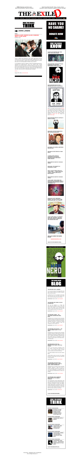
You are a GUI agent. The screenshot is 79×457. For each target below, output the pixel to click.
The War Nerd (57, 416)
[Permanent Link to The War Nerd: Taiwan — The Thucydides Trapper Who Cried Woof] (50, 434)
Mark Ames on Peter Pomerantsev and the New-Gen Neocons (55, 132)
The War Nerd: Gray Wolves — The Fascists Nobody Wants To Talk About (55, 329)
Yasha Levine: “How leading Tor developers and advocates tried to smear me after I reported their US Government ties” (55, 181)
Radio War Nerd (56, 113)
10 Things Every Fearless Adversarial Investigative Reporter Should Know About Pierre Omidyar (54, 157)
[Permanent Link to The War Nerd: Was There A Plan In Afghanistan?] (50, 427)
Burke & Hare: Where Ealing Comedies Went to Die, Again (27, 36)
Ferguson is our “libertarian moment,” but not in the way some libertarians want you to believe (55, 199)
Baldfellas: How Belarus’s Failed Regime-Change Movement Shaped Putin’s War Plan (57, 412)
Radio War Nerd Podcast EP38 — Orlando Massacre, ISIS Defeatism (55, 86)
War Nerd (17, 18)
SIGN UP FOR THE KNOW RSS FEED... (55, 242)
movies (16, 33)
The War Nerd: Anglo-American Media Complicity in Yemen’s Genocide (54, 378)
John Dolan (40, 18)
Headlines (45, 18)
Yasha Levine (27, 18)
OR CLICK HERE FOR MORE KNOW (55, 237)
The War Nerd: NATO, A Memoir (54, 289)
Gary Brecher (50, 298)
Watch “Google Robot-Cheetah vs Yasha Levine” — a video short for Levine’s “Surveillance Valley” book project (55, 172)
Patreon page (52, 114)
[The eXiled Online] (41, 17)
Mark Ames (22, 18)
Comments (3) (59, 389)
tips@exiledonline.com (56, 239)
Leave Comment (60, 298)
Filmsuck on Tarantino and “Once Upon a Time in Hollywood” (55, 52)
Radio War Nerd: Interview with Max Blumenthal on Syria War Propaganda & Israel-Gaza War (55, 65)
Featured (49, 408)
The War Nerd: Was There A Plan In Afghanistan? (57, 427)
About (49, 18)
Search (53, 18)
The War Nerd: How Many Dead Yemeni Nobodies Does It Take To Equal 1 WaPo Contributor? (55, 363)
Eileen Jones (34, 18)
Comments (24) (25, 72)
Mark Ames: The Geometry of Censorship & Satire (54, 167)
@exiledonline (59, 18)
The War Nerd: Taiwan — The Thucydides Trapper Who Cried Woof (54, 315)
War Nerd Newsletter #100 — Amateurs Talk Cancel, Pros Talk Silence (55, 345)
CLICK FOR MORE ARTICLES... (54, 446)
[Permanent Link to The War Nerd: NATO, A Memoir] (50, 420)
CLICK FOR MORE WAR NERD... (54, 393)
